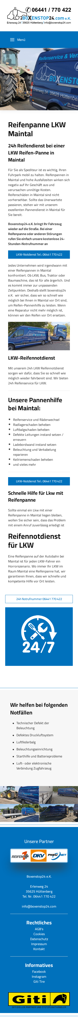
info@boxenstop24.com (39, 906)
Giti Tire (39, 981)
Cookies (39, 934)
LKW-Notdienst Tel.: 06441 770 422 (39, 254)
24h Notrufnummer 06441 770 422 (39, 599)
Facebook (39, 971)
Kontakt (39, 949)
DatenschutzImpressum (39, 941)
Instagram (39, 976)
